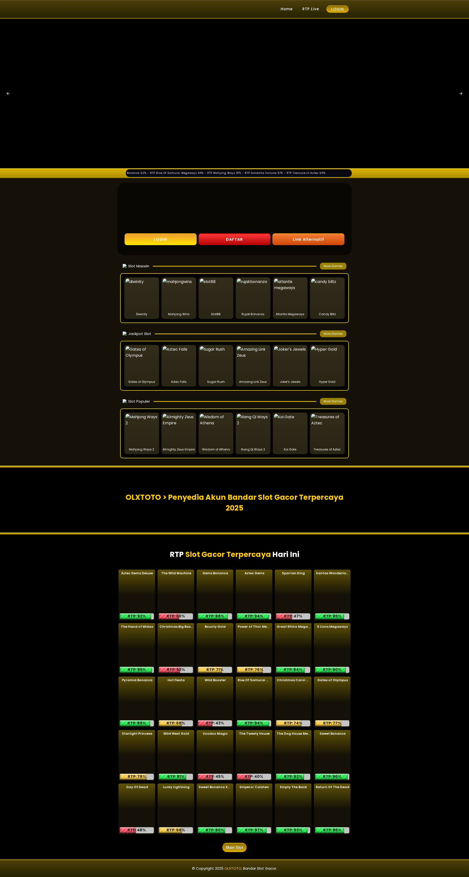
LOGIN (337, 9)
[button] (8, 93)
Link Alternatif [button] (308, 239)
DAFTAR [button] (234, 239)
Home (287, 8)
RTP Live (310, 8)
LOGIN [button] (160, 239)
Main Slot (234, 848)
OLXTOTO (232, 868)
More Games (333, 266)
